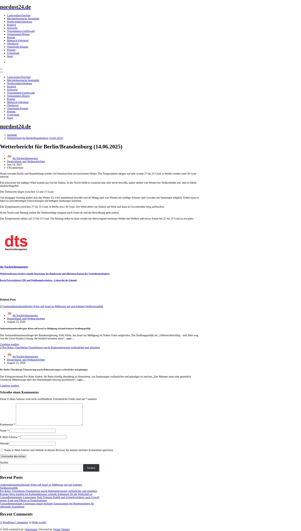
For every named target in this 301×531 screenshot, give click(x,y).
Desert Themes (61, 529)
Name (4, 430)
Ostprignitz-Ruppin (17, 46)
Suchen (4, 462)
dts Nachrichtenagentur (25, 158)
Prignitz (11, 49)
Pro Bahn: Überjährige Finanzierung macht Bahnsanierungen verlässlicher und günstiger (48, 491)
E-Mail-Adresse (10, 437)
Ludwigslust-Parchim (18, 15)
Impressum (31, 529)
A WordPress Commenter (14, 522)
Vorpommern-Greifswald (20, 31)
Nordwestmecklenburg (19, 21)
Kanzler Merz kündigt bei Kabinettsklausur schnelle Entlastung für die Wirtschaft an (46, 494)
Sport (10, 56)
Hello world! (39, 522)
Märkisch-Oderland (17, 40)
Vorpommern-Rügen (18, 34)
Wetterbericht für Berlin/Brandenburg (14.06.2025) (35, 138)
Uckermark (13, 53)
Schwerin (12, 27)
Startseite (12, 134)
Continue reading (9, 344)
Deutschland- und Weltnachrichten (26, 161)
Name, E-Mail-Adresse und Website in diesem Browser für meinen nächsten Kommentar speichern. (59, 450)
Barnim (11, 37)
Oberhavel (12, 43)
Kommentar (7, 424)
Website (4, 443)
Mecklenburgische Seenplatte (23, 18)
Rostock (11, 24)
